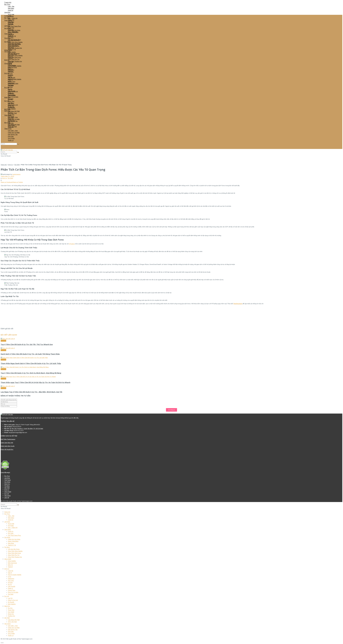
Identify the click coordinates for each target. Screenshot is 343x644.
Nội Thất (7, 109)
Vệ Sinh (10, 74)
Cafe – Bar (11, 6)
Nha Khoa (11, 48)
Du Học (10, 113)
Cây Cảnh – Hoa (13, 131)
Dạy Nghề (11, 117)
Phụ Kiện (10, 38)
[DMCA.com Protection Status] (5, 469)
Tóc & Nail (11, 14)
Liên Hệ (6, 498)
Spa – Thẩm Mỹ (12, 18)
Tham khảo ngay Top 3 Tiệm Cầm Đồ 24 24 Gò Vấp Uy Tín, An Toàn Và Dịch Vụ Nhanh (35, 382)
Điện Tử (10, 69)
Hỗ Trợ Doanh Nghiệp (14, 79)
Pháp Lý (10, 93)
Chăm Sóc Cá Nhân (14, 133)
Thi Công (7, 38)
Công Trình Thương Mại (15, 48)
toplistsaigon (16, 174)
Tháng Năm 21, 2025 (7, 176)
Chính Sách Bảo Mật (7, 443)
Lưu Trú (10, 103)
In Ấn (9, 81)
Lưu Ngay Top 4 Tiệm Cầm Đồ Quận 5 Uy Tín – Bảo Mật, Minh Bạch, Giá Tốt (31, 392)
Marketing (11, 83)
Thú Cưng (11, 85)
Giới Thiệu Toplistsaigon (8, 439)
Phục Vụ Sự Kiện (13, 97)
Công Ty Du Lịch (13, 105)
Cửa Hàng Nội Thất (14, 111)
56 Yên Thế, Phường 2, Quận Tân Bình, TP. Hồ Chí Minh (26, 429)
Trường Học (11, 121)
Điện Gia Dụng (12, 67)
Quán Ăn (10, 10)
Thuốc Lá (10, 140)
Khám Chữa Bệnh (13, 46)
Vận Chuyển (11, 91)
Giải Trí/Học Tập (13, 135)
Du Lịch (6, 101)
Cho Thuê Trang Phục (14, 26)
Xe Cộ (10, 89)
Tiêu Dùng (7, 129)
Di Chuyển (11, 107)
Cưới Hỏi (10, 75)
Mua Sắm (11, 123)
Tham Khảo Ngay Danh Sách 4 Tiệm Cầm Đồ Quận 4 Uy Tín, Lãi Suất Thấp (31, 363)
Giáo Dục (7, 97)
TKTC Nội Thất (12, 127)
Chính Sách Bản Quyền (7, 446)
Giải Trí (10, 77)
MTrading (72, 244)
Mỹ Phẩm (11, 30)
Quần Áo (10, 36)
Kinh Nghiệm (12, 109)
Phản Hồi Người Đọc (7, 449)
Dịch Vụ (6, 73)
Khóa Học (11, 119)
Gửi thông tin (171, 410)
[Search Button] (18, 144)
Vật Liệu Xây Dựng (13, 54)
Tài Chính (10, 99)
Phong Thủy (11, 82)
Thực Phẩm (11, 138)
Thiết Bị (10, 71)
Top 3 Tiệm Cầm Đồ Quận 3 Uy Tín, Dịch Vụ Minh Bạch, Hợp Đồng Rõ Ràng (31, 373)
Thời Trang (8, 34)
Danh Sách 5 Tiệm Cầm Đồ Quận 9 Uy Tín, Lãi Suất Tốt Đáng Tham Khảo (30, 354)
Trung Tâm (11, 101)
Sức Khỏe (7, 28)
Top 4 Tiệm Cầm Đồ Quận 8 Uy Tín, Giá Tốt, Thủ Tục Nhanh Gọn (27, 344)
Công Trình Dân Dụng (14, 58)
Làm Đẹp (7, 12)
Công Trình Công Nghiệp (15, 42)
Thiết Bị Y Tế (12, 50)
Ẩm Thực (7, 4)
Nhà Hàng (11, 8)
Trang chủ (4, 165)
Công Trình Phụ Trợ (13, 59)
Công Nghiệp (12, 52)
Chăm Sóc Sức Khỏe (14, 30)
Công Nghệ (8, 63)
